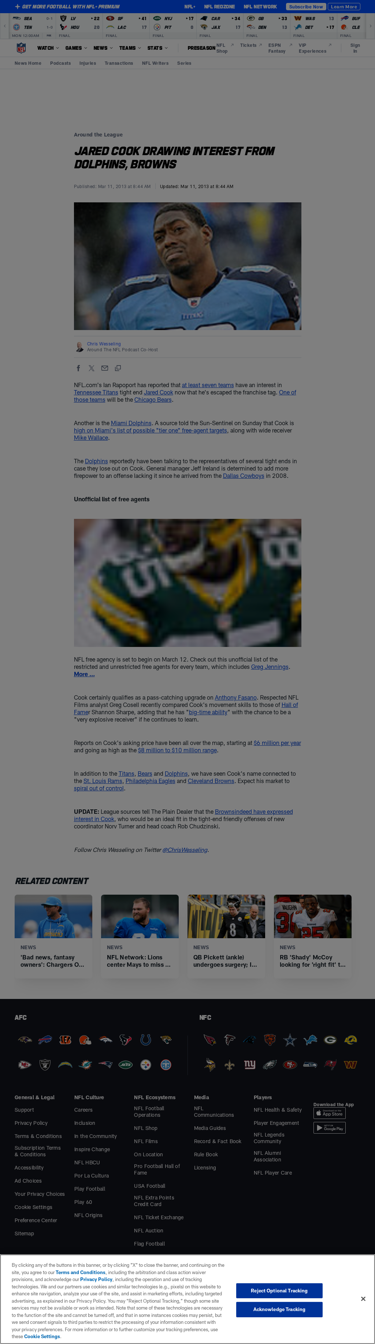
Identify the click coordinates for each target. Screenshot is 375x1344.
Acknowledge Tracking (279, 1309)
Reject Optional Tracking (279, 1291)
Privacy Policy (96, 1279)
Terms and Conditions (80, 1272)
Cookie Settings (42, 1336)
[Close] (363, 1299)
